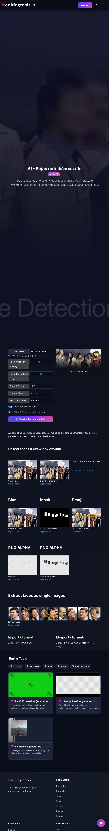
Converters (61, 791)
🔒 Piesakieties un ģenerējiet (30, 419)
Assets (59, 806)
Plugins (59, 801)
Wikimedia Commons (82, 470)
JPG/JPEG (34, 666)
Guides (59, 811)
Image (63, 666)
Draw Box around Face (25, 406)
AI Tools (17, 666)
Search (59, 816)
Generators (61, 786)
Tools (58, 796)
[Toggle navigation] (104, 5)
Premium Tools (82, 666)
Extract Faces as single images (29, 412)
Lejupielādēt (13, 484)
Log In (86, 5)
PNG (50, 666)
